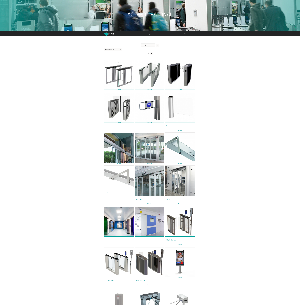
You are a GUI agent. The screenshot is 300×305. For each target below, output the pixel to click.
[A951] (119, 177)
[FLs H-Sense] (180, 222)
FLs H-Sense (171, 240)
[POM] (149, 104)
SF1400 (169, 199)
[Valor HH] (119, 218)
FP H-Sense (140, 280)
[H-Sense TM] (180, 259)
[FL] (149, 71)
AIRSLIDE (139, 199)
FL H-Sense (110, 280)
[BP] (180, 71)
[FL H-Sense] (119, 262)
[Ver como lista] (151, 53)
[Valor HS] (149, 218)
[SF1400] (180, 181)
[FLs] (119, 71)
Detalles (119, 89)
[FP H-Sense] (149, 262)
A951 (107, 192)
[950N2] (180, 144)
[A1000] (119, 144)
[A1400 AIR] (149, 144)
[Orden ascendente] (157, 45)
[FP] (119, 104)
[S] (180, 107)
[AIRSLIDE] (149, 181)
